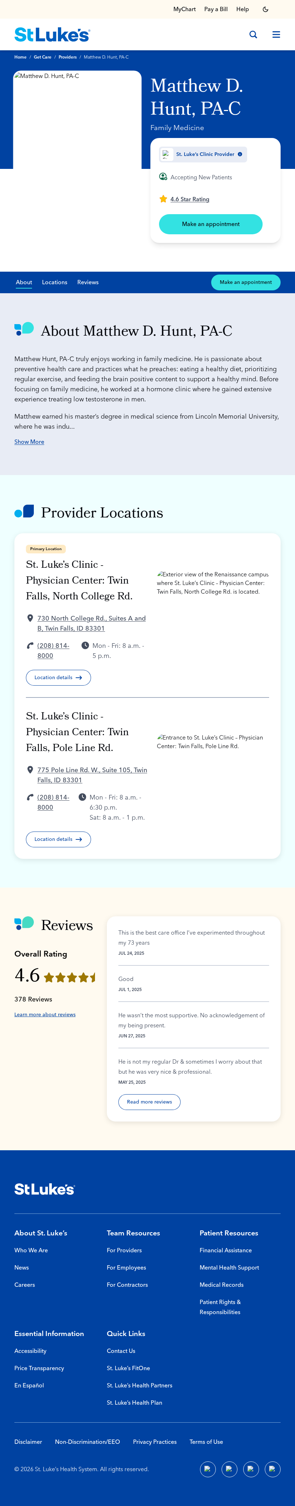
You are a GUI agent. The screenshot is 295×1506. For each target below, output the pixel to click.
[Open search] (253, 34)
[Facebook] (208, 1469)
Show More (29, 442)
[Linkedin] (229, 1469)
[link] (184, 199)
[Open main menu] (273, 34)
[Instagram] (273, 1469)
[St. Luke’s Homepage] (45, 1189)
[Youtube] (251, 1469)
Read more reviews (149, 1102)
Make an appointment (211, 224)
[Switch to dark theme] (265, 9)
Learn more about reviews (45, 1014)
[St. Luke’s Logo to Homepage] (52, 34)
